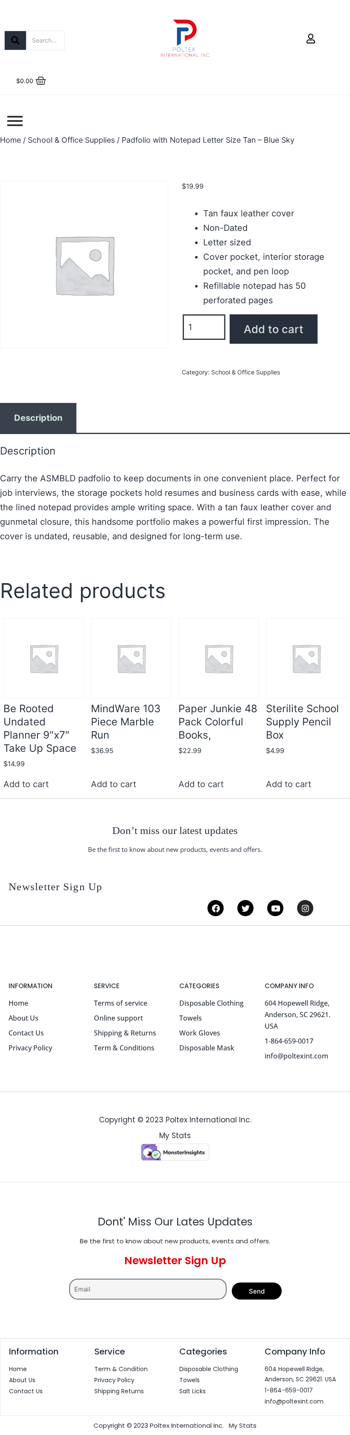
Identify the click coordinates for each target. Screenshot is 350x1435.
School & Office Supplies (71, 139)
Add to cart (273, 329)
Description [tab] (38, 418)
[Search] (15, 40)
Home (10, 139)
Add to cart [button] (26, 784)
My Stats (175, 1135)
